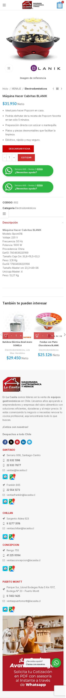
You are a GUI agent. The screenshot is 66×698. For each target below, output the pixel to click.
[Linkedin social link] (23, 442)
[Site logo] (33, 4)
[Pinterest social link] (17, 442)
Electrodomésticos (36, 88)
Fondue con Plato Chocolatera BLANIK (49, 344)
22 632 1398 (13, 460)
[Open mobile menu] (4, 5)
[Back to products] (57, 89)
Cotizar (26, 157)
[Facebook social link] (5, 442)
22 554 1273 (13, 489)
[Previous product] (53, 89)
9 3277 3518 (13, 523)
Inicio (5, 88)
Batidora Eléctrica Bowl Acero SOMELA (17, 344)
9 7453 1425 (13, 595)
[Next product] (61, 89)
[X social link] (11, 442)
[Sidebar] (4, 213)
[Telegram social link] (29, 442)
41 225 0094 (13, 555)
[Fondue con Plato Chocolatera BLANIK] (48, 324)
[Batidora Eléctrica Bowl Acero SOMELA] (17, 324)
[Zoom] (9, 68)
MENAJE (16, 88)
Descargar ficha (19, 148)
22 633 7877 (14, 465)
